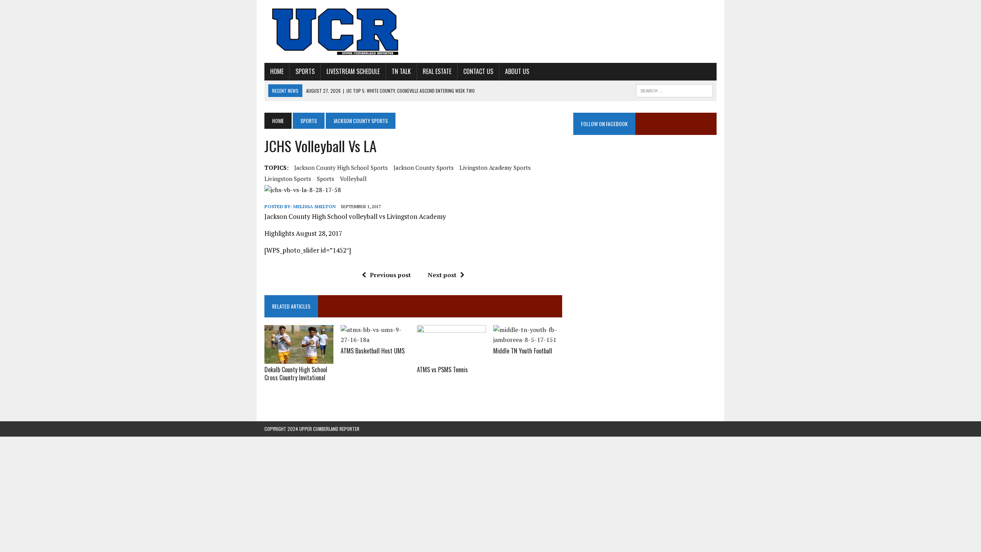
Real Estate (437, 71)
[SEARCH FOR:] (674, 89)
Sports (305, 71)
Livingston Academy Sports (495, 167)
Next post (442, 275)
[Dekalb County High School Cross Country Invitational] (298, 359)
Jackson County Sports (424, 167)
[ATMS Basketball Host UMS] (375, 339)
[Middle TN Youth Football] (527, 339)
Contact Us (478, 71)
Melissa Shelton (314, 206)
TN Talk (401, 71)
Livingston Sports (287, 178)
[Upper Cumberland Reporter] (336, 31)
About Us (517, 71)
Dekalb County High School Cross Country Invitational (295, 373)
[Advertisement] (645, 220)
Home (277, 71)
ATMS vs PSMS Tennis (442, 369)
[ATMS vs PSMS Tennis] (451, 359)
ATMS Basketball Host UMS (373, 350)
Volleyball (353, 178)
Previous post (390, 275)
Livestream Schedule (353, 71)
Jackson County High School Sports (341, 167)
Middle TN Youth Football (522, 350)
